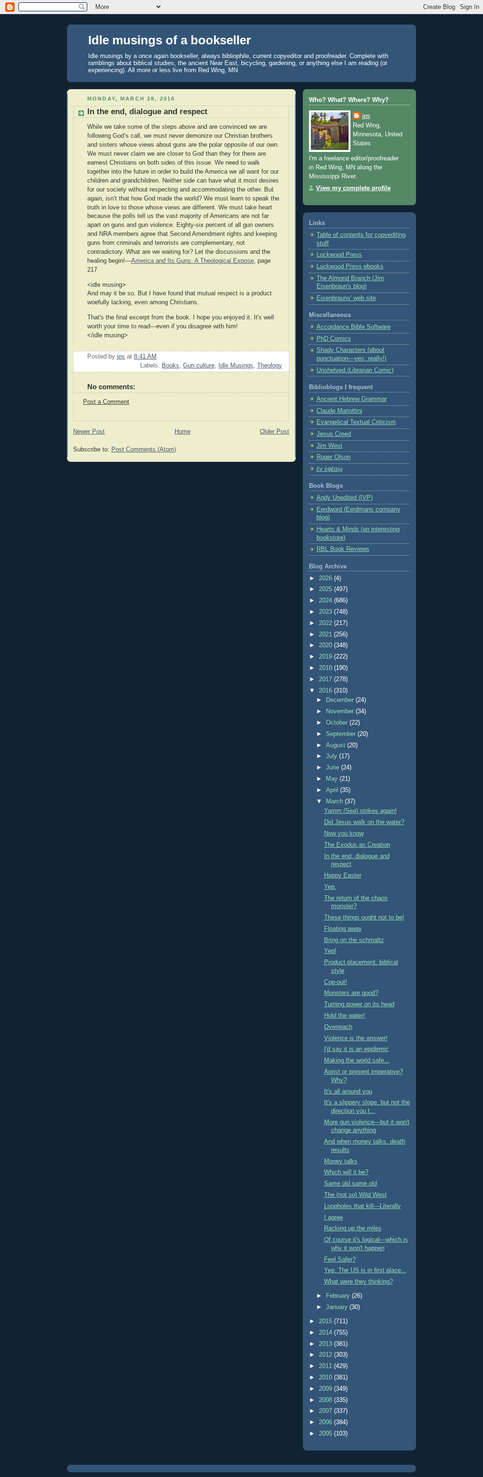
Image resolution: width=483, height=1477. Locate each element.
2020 (326, 645)
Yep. (330, 887)
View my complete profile (353, 188)
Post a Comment (106, 402)
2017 (326, 679)
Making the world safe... (357, 1060)
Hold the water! (344, 1015)
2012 (326, 1355)
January (338, 1307)
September (342, 734)
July (332, 756)
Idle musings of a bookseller (169, 40)
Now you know (344, 833)
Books (170, 365)
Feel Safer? (340, 1259)
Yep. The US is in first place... (365, 1270)
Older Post (274, 431)
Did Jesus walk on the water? (364, 822)
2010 (326, 1377)
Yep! (330, 951)
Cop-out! (335, 982)
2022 (326, 623)
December (341, 700)
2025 (326, 589)
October (338, 722)
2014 (326, 1332)
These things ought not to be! (364, 917)
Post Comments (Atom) (143, 449)
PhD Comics (333, 338)
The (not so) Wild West (355, 1195)
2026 (326, 578)
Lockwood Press (339, 254)
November (341, 711)
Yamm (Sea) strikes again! (360, 811)
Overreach (338, 1027)
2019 (326, 656)
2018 (326, 668)
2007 (326, 1411)
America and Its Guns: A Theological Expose (192, 261)
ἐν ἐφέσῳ (329, 469)
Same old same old (350, 1183)
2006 (326, 1422)
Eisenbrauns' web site (346, 298)
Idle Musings (235, 365)
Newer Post (89, 431)
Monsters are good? (351, 993)
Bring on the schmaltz (354, 940)
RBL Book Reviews (342, 549)
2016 (326, 690)
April (333, 790)
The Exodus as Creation (357, 845)
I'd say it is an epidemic (356, 1049)
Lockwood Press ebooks (349, 266)
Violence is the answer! (356, 1038)
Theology (269, 365)
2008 (326, 1400)
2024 (326, 600)
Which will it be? (346, 1172)
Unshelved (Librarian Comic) (354, 370)
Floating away (343, 929)
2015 (326, 1321)
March (335, 801)
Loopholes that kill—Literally (362, 1206)
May (333, 779)
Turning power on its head (359, 1004)
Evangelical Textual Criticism (356, 422)
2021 (326, 634)
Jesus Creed (333, 434)
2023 (326, 612)
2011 (326, 1366)
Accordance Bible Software (353, 327)
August (336, 745)
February (339, 1296)
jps (366, 116)
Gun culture (199, 365)
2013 (326, 1344)
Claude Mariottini (339, 411)
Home (183, 431)
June (333, 767)
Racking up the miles (353, 1228)
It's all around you (348, 1091)
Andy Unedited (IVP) (344, 497)
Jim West (329, 445)
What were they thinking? (358, 1281)
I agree (333, 1217)
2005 (326, 1433)
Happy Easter (342, 875)
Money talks (341, 1161)
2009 (326, 1388)
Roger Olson (333, 457)
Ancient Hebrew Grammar (351, 399)
